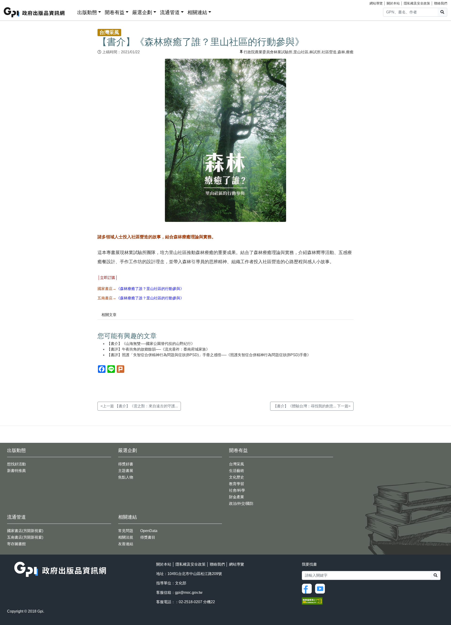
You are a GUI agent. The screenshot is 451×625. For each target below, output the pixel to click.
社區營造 (329, 52)
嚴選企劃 (142, 12)
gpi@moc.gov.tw (188, 592)
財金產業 (236, 497)
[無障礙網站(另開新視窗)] (312, 601)
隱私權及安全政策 (417, 3)
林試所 (315, 52)
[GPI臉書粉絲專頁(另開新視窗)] (308, 588)
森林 (341, 52)
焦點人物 (125, 477)
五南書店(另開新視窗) (25, 537)
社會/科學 (237, 490)
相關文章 (109, 315)
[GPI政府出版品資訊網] (34, 12)
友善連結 (125, 544)
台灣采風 (236, 464)
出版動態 (87, 12)
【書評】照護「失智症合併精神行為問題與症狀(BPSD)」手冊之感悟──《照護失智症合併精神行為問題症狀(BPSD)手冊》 (209, 355)
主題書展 (125, 471)
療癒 (350, 52)
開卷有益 (114, 12)
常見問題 (125, 531)
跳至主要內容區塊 (13, 2)
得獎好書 (125, 464)
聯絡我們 (440, 3)
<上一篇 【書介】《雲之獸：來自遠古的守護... (139, 406)
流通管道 (170, 12)
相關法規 (125, 537)
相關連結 (197, 12)
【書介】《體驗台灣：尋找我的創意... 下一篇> (311, 406)
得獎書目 (147, 537)
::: (72, 11)
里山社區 (300, 52)
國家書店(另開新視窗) (25, 531)
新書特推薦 (16, 471)
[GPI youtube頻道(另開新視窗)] (321, 588)
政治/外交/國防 (241, 503)
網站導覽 (376, 3)
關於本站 (393, 3)
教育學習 (236, 484)
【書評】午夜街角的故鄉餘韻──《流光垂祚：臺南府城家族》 (158, 349)
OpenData (148, 531)
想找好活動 (16, 464)
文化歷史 (236, 477)
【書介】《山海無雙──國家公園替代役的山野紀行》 (151, 344)
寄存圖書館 (16, 544)
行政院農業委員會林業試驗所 (268, 52)
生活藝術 (236, 471)
